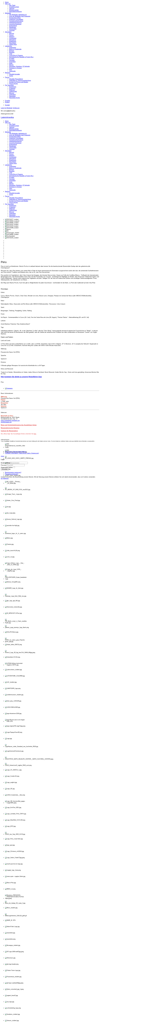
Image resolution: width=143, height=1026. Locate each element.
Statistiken (12, 94)
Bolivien (11, 50)
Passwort (4, 465)
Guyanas (12, 60)
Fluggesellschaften (15, 18)
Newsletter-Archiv (14, 97)
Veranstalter (12, 29)
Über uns (7, 3)
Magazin (11, 36)
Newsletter (12, 96)
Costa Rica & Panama (16, 55)
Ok (2, 478)
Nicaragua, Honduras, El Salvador (19, 66)
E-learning (12, 88)
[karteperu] (9, 388)
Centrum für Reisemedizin (9, 431)
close (2, 456)
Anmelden (5, 469)
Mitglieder (8, 13)
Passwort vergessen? (11, 474)
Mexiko (11, 65)
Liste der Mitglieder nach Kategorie (19, 16)
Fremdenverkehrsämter (16, 21)
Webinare (12, 90)
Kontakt (7, 105)
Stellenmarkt (13, 91)
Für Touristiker (9, 85)
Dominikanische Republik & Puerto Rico (21, 57)
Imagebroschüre (14, 7)
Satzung (11, 8)
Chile (10, 54)
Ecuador (11, 58)
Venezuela (12, 71)
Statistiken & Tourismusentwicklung (20, 80)
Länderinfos (8, 46)
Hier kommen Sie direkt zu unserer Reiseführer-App (21, 377)
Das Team (12, 5)
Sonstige (12, 30)
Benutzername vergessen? (13, 472)
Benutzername (5, 463)
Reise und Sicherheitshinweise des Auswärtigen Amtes (19, 425)
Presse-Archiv (13, 83)
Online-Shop (13, 44)
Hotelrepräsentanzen (15, 22)
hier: (35, 434)
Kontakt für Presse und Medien (18, 82)
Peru (10, 69)
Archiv (11, 76)
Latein (7, 117)
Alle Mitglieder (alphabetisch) (18, 14)
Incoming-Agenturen (15, 24)
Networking (12, 40)
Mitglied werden (14, 10)
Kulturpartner (13, 25)
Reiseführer (12, 43)
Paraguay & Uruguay (15, 68)
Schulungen (12, 38)
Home (7, 2)
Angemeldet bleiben (7, 467)
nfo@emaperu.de (6, 422)
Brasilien (11, 52)
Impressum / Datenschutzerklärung (15, 451)
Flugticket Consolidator (16, 19)
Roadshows (12, 41)
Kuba (10, 63)
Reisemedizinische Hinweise (10, 428)
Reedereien (12, 27)
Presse (11, 35)
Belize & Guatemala (15, 49)
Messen (11, 33)
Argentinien (12, 47)
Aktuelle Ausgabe (14, 74)
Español (7, 100)
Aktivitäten (8, 32)
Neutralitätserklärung (15, 11)
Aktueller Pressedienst (16, 79)
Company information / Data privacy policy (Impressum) (22, 453)
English (7, 102)
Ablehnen (6, 478)
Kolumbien (12, 61)
